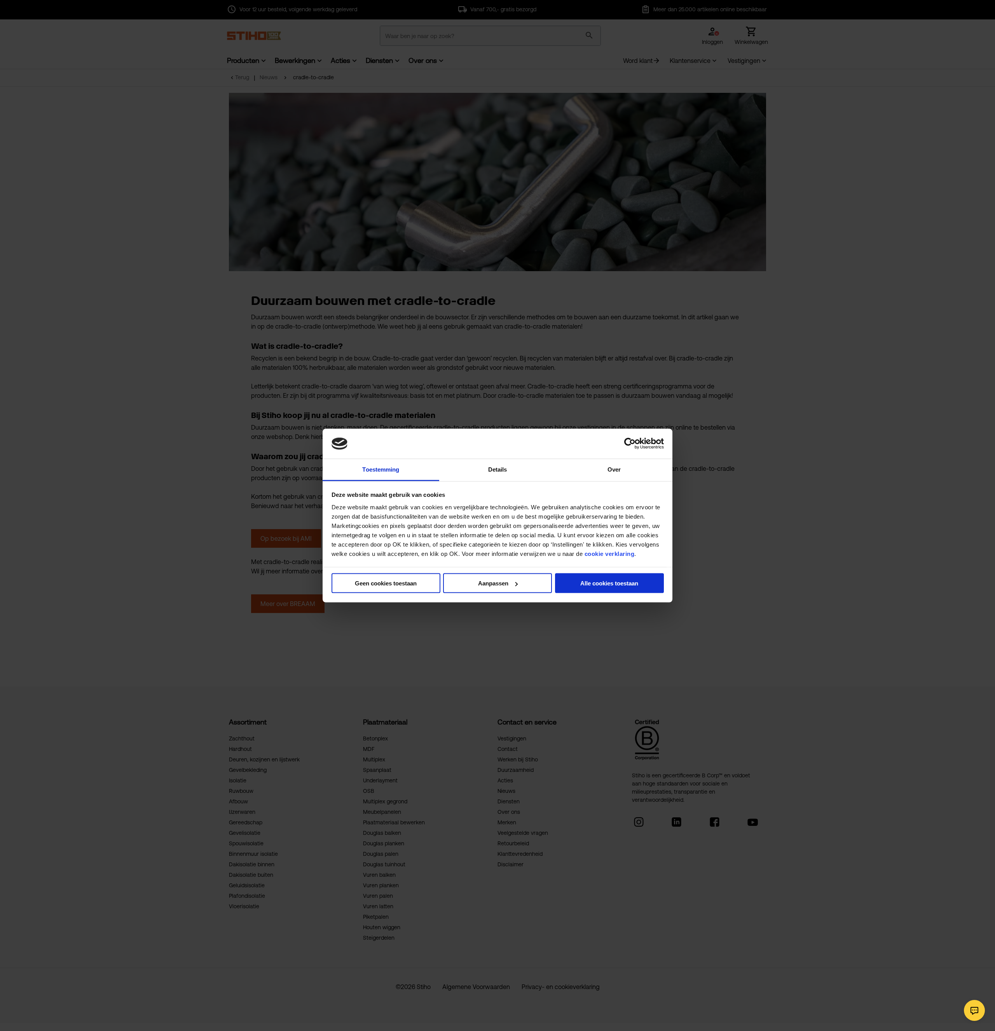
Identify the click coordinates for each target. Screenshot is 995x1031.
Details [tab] (497, 469)
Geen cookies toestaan (386, 583)
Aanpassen (493, 583)
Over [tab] (614, 469)
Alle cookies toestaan (609, 583)
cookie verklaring (610, 553)
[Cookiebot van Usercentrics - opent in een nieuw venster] (630, 443)
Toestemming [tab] (380, 469)
